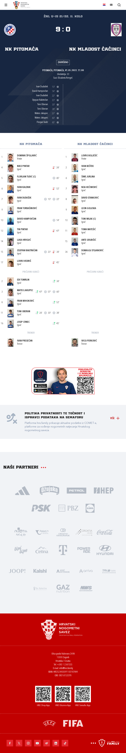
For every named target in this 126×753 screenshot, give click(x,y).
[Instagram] (28, 743)
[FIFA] (73, 723)
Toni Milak (87, 219)
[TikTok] (65, 743)
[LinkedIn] (55, 743)
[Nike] (22, 490)
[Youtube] (37, 743)
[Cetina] (42, 549)
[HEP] (103, 490)
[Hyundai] (105, 549)
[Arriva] (85, 570)
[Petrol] (76, 490)
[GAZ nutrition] (63, 588)
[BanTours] (108, 570)
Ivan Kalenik (24, 187)
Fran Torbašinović (27, 208)
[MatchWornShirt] (85, 588)
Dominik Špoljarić (27, 156)
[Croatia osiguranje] (63, 532)
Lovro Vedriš (24, 261)
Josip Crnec (23, 322)
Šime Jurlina (88, 177)
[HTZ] (21, 532)
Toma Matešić (88, 229)
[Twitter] (19, 743)
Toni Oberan (23, 311)
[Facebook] (10, 743)
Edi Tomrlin (23, 280)
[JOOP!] (17, 570)
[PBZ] (68, 508)
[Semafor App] (63, 393)
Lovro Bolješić (89, 156)
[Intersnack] (21, 549)
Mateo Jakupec (25, 290)
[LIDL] (90, 508)
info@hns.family (66, 668)
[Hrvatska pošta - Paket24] (42, 532)
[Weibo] (46, 743)
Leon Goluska (88, 208)
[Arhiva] (119, 5)
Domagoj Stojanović (92, 250)
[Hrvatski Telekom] (63, 549)
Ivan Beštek (87, 166)
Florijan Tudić (24, 177)
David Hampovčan (26, 219)
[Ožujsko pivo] (49, 490)
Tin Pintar (22, 229)
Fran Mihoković (25, 301)
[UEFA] (49, 723)
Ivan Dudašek (24, 198)
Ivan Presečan (24, 341)
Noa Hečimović (89, 187)
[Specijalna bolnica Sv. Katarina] (40, 588)
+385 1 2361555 (64, 665)
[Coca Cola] (105, 532)
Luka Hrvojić (24, 240)
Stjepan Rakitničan (27, 250)
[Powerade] (84, 549)
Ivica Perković (89, 341)
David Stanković (90, 198)
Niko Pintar (23, 166)
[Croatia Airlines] (84, 532)
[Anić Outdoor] (63, 570)
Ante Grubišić (88, 240)
